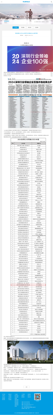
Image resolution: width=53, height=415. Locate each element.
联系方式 (29, 395)
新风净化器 (16, 395)
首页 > (40, 21)
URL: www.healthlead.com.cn (26, 405)
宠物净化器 (16, 399)
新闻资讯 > (43, 21)
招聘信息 (22, 395)
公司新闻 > (47, 21)
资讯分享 (29, 27)
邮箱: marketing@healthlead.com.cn (28, 404)
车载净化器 (16, 403)
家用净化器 (16, 402)
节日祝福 (22, 27)
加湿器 (16, 398)
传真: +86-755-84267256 (26, 403)
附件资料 (3, 399)
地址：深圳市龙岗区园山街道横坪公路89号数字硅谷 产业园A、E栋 (29, 408)
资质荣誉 (3, 398)
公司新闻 (15, 27)
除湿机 (16, 406)
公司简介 (3, 395)
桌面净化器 (16, 404)
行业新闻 (36, 27)
